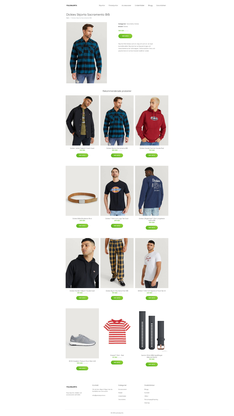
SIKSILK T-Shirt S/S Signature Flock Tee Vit (152, 291)
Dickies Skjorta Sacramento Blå (117, 148)
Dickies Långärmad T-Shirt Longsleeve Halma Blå (152, 219)
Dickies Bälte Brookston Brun (82, 218)
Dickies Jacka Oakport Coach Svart (82, 148)
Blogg (150, 5)
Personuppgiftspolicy (151, 399)
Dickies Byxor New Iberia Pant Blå (117, 291)
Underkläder (139, 5)
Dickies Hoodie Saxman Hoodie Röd (152, 148)
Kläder (120, 393)
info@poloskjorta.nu (98, 395)
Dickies (136, 24)
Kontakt (146, 393)
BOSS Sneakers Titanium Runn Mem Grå (82, 361)
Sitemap (147, 403)
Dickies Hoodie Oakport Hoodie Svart (82, 291)
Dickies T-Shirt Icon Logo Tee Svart (117, 218)
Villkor (146, 396)
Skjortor (102, 5)
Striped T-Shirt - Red (117, 355)
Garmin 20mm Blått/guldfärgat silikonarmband (151, 356)
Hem (67, 18)
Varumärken (161, 5)
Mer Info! (125, 36)
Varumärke (130, 24)
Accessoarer (126, 5)
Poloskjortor (113, 5)
